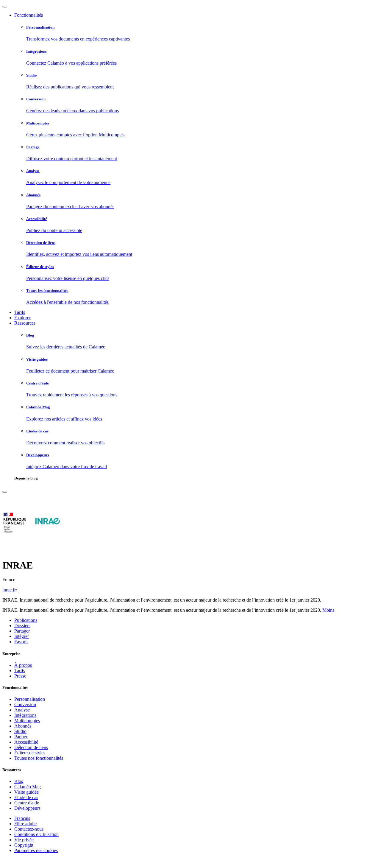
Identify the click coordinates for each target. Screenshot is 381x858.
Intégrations (25, 715)
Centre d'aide (26, 802)
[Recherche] (4, 492)
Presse (20, 675)
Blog (19, 781)
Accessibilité (26, 742)
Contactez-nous (28, 828)
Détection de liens (31, 747)
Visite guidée (26, 792)
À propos (23, 665)
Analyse (22, 709)
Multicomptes (27, 720)
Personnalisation (29, 699)
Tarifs (19, 312)
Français (22, 818)
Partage (21, 736)
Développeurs (27, 808)
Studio (20, 731)
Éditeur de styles (29, 752)
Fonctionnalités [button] (28, 15)
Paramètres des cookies (36, 850)
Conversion (25, 704)
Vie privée (24, 839)
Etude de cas (26, 797)
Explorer (22, 317)
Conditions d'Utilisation (36, 834)
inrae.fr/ (9, 589)
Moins (328, 610)
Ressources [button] (24, 323)
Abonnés (22, 725)
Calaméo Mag (27, 786)
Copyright (23, 845)
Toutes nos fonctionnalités (38, 758)
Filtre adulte (25, 823)
